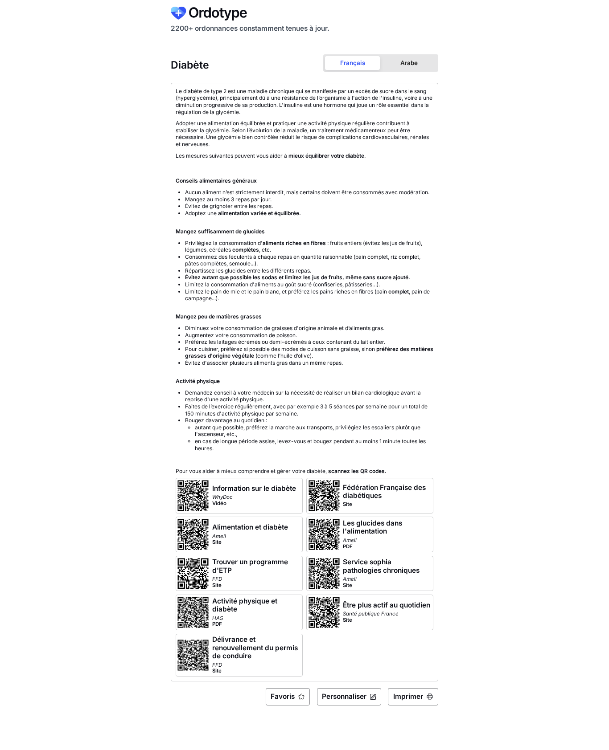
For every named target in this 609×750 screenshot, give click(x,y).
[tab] (352, 63)
